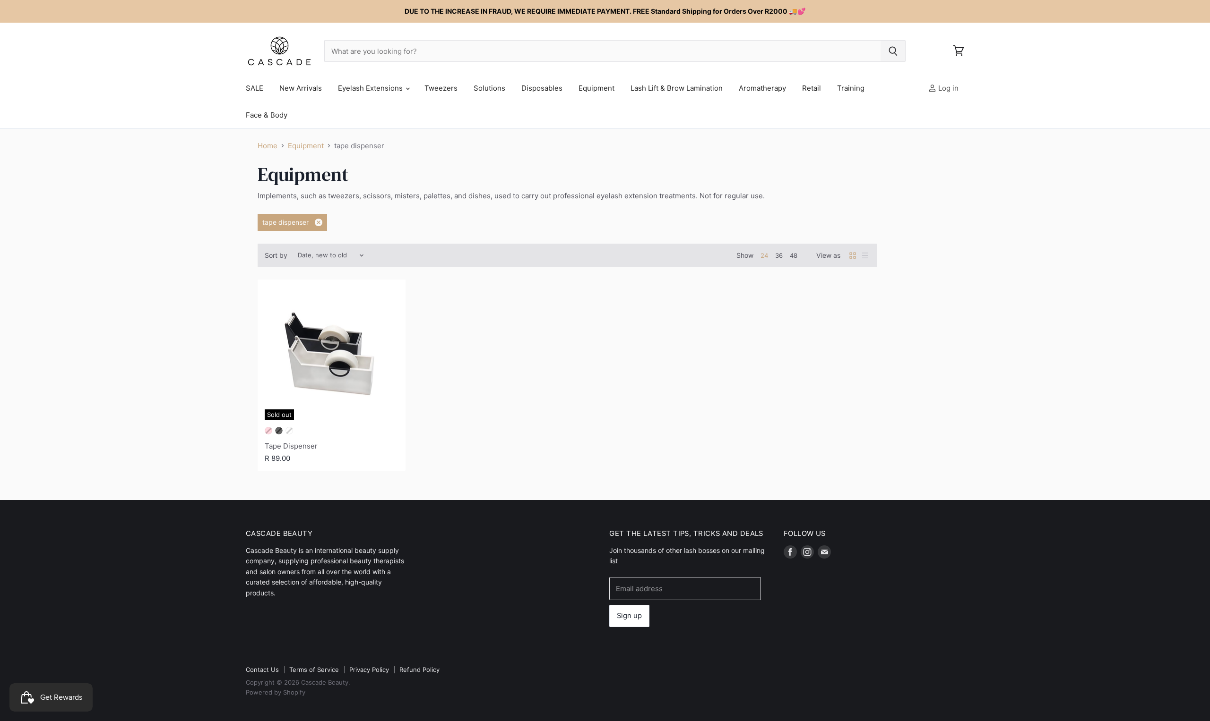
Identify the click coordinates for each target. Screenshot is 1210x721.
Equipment (596, 88)
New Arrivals (300, 88)
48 (793, 255)
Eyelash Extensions (371, 88)
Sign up (629, 615)
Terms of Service (314, 669)
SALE (254, 88)
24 (764, 255)
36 (779, 255)
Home (267, 146)
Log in (947, 88)
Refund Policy (419, 669)
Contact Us (262, 669)
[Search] (893, 51)
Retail (811, 88)
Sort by (276, 255)
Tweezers (441, 88)
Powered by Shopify (275, 692)
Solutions (489, 88)
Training (850, 88)
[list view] (865, 255)
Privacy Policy (369, 669)
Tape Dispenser (291, 445)
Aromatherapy (762, 88)
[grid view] (852, 255)
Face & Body (266, 114)
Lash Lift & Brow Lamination (677, 88)
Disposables (541, 88)
